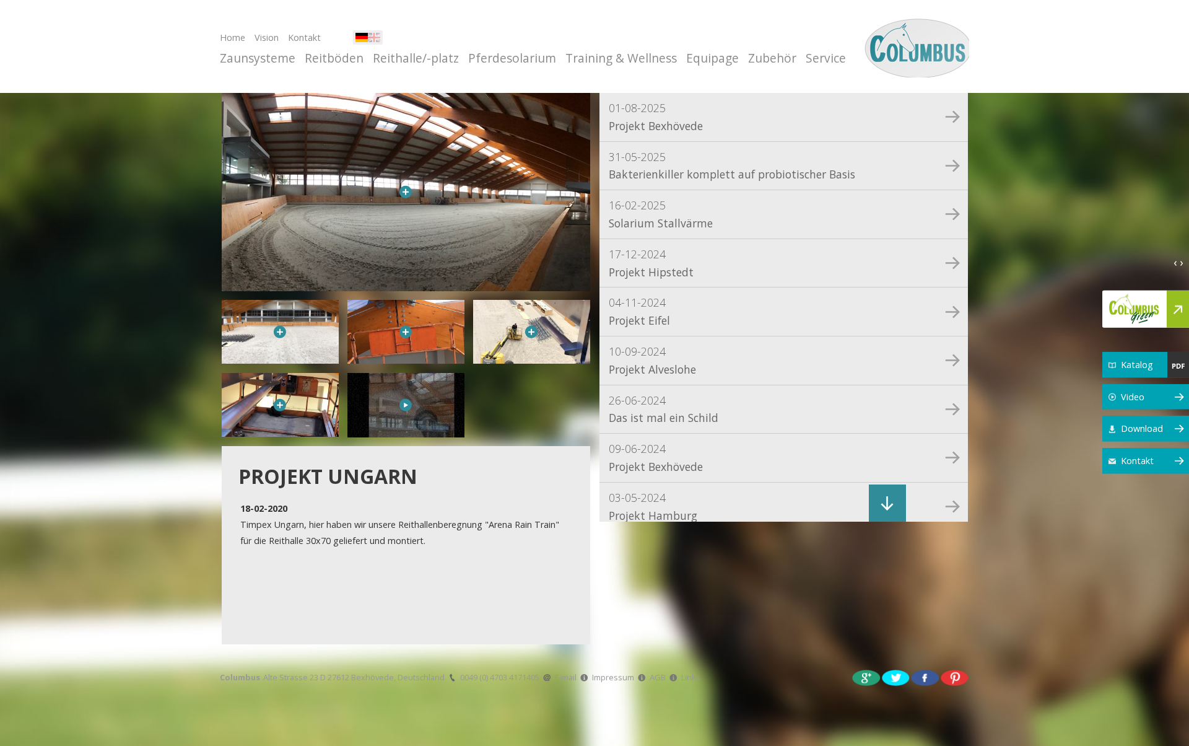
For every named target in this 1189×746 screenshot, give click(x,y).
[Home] (915, 46)
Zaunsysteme (257, 58)
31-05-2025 (732, 165)
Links (690, 677)
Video (1132, 396)
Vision (267, 37)
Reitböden (334, 58)
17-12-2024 (651, 263)
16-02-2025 (661, 214)
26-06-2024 (663, 409)
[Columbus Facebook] (925, 677)
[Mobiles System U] (405, 405)
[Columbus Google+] (866, 677)
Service (826, 58)
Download (1142, 428)
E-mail (566, 677)
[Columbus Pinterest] (955, 677)
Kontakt (304, 37)
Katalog (1137, 365)
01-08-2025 (656, 116)
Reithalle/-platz (416, 58)
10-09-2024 (652, 360)
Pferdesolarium (512, 58)
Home (232, 37)
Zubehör (772, 58)
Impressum (613, 677)
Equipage (712, 58)
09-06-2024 (656, 457)
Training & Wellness (621, 58)
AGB (658, 677)
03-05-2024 (653, 506)
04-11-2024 (639, 311)
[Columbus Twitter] (896, 677)
